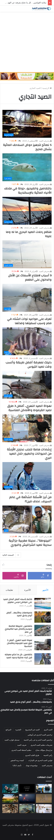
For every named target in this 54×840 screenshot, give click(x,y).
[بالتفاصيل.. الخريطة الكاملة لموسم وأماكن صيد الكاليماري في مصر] (42, 630)
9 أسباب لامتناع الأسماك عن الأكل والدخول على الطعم (30, 277)
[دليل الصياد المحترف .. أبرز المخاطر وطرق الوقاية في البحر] (44, 788)
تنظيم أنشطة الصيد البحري (21, 750)
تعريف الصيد (21, 745)
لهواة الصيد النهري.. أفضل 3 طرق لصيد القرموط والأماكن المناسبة (29, 408)
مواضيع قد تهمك (32, 765)
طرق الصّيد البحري (32, 755)
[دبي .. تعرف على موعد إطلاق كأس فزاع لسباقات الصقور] (44, 808)
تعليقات (9, 589)
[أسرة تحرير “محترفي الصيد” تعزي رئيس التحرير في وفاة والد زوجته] (27, 788)
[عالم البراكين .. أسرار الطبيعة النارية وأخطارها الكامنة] (27, 798)
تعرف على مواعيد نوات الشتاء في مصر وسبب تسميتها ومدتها (29, 321)
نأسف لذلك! (17, 765)
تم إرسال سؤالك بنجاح (44, 750)
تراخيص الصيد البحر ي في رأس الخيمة (38, 740)
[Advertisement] (27, 42)
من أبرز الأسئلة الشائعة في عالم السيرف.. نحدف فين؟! (30, 499)
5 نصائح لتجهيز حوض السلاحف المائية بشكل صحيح (27, 147)
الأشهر (45, 589)
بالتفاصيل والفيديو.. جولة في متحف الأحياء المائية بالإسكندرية (28, 190)
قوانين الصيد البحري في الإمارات (40, 760)
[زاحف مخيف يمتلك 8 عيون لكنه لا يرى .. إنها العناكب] (10, 808)
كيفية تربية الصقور (17, 760)
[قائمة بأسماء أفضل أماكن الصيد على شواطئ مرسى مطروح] (42, 603)
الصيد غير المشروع (32, 729)
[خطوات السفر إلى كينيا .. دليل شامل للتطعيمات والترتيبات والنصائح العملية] (10, 798)
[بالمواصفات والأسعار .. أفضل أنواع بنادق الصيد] (42, 617)
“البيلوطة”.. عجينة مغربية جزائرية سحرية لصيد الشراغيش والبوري (30, 543)
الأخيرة (27, 589)
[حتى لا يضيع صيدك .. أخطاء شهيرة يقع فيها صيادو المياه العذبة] (27, 808)
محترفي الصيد (44, 141)
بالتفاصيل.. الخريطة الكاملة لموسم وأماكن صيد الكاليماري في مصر (18, 629)
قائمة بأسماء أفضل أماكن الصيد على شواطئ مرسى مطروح (17, 600)
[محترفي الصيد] (41, 8)
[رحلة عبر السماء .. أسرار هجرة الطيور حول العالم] (44, 798)
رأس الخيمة (48, 755)
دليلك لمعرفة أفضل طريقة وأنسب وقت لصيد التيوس (29, 364)
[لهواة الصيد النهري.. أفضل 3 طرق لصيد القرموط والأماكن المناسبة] (42, 644)
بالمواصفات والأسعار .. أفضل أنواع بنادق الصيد (19, 614)
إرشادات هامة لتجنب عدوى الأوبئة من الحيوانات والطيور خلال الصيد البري (29, 454)
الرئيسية (46, 88)
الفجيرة (18, 729)
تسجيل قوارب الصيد (12, 740)
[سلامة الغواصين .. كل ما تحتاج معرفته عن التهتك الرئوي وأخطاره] (10, 788)
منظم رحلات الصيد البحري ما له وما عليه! (29, 234)
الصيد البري (48, 729)
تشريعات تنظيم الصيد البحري (41, 745)
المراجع (8, 729)
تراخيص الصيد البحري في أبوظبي (40, 735)
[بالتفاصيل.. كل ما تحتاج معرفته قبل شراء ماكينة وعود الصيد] (42, 659)
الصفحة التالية (8, 555)
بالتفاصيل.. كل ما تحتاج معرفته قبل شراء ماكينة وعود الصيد (18, 656)
